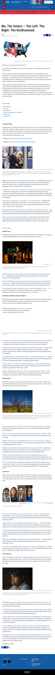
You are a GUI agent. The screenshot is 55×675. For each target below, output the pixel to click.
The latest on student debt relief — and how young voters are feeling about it (24, 546)
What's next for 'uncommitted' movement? (14, 217)
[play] (4, 7)
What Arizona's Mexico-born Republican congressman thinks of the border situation (26, 462)
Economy (6, 108)
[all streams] (53, 7)
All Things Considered (15, 142)
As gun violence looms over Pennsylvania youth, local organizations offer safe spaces (26, 616)
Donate (49, 2)
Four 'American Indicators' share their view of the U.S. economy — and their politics (25, 514)
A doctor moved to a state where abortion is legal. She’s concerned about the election (26, 364)
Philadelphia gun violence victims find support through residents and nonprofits (24, 602)
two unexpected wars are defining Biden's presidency (20, 180)
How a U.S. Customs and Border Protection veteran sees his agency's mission (24, 433)
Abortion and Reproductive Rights (12, 112)
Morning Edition (13, 138)
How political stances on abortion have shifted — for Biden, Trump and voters (24, 356)
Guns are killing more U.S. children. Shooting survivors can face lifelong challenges (25, 625)
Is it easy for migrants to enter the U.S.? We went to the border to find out (23, 426)
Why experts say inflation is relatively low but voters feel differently (21, 539)
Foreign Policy (7, 116)
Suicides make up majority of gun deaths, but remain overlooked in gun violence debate (27, 609)
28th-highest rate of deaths (19, 557)
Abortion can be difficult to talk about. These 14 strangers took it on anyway (23, 371)
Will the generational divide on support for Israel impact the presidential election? (25, 210)
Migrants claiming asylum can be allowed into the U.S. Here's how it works (23, 440)
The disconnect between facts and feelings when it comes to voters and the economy (27, 530)
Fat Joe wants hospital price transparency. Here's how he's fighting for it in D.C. (24, 288)
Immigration (6, 110)
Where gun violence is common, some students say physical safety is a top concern (26, 635)
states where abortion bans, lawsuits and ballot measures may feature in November (28, 340)
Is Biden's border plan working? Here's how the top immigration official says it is (24, 455)
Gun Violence (7, 106)
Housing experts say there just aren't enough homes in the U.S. (20, 523)
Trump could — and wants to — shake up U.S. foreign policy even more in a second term (27, 189)
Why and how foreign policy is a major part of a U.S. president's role (21, 200)
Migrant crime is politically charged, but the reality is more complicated (22, 448)
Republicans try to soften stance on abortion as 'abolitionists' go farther (22, 347)
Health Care (6, 114)
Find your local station (25, 138)
